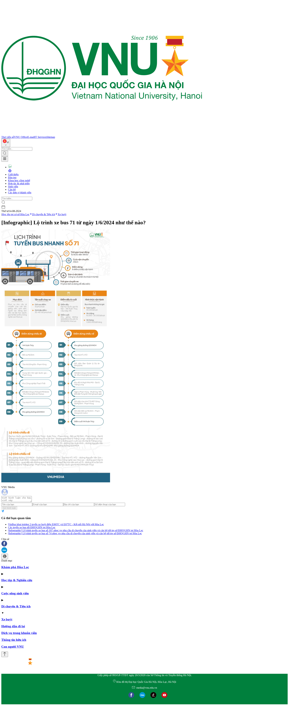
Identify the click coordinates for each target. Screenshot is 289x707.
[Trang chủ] (101, 134)
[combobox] (5, 143)
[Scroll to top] (4, 654)
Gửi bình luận (9, 508)
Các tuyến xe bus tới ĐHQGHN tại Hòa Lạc (31, 527)
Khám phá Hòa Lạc (15, 567)
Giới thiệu (13, 174)
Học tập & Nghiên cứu (16, 580)
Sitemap (50, 137)
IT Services (40, 137)
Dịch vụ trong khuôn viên (19, 633)
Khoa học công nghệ (19, 180)
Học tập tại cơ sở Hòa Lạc (15, 214)
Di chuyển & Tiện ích (43, 214)
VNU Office (20, 137)
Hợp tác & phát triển (19, 183)
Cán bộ (12, 189)
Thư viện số (7, 137)
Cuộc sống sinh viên (15, 593)
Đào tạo (12, 177)
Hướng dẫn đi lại (13, 626)
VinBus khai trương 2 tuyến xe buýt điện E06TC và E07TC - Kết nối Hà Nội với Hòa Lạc (56, 524)
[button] (144, 544)
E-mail (30, 137)
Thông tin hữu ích (13, 640)
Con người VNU (12, 646)
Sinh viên (13, 186)
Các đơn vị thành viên (19, 192)
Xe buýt (62, 214)
